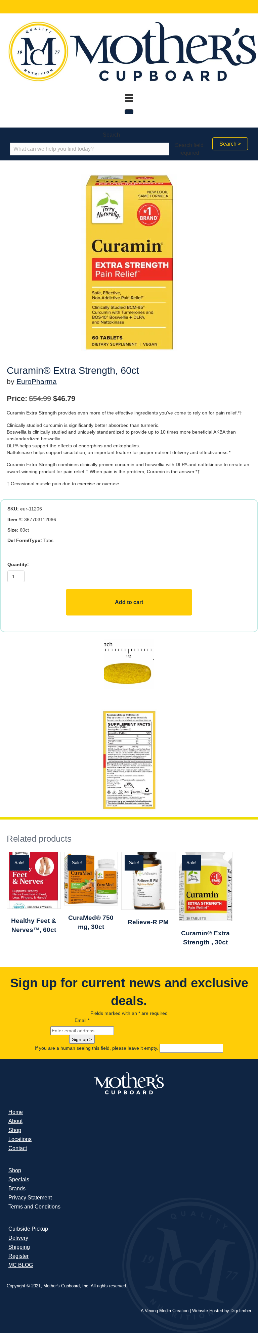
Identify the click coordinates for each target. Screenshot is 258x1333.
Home (15, 1112)
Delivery (18, 1238)
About (15, 1121)
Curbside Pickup (28, 1229)
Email (82, 1020)
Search (111, 135)
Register (18, 1256)
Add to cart (129, 602)
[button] (230, 143)
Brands (17, 1188)
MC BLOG (20, 1265)
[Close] (129, 111)
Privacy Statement (30, 1197)
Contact (17, 1148)
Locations (20, 1139)
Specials (18, 1179)
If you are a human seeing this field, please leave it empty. (97, 1048)
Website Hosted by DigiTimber (221, 1310)
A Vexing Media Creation (164, 1310)
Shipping (19, 1247)
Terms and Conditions (34, 1206)
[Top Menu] (129, 98)
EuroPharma (36, 381)
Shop (14, 1130)
